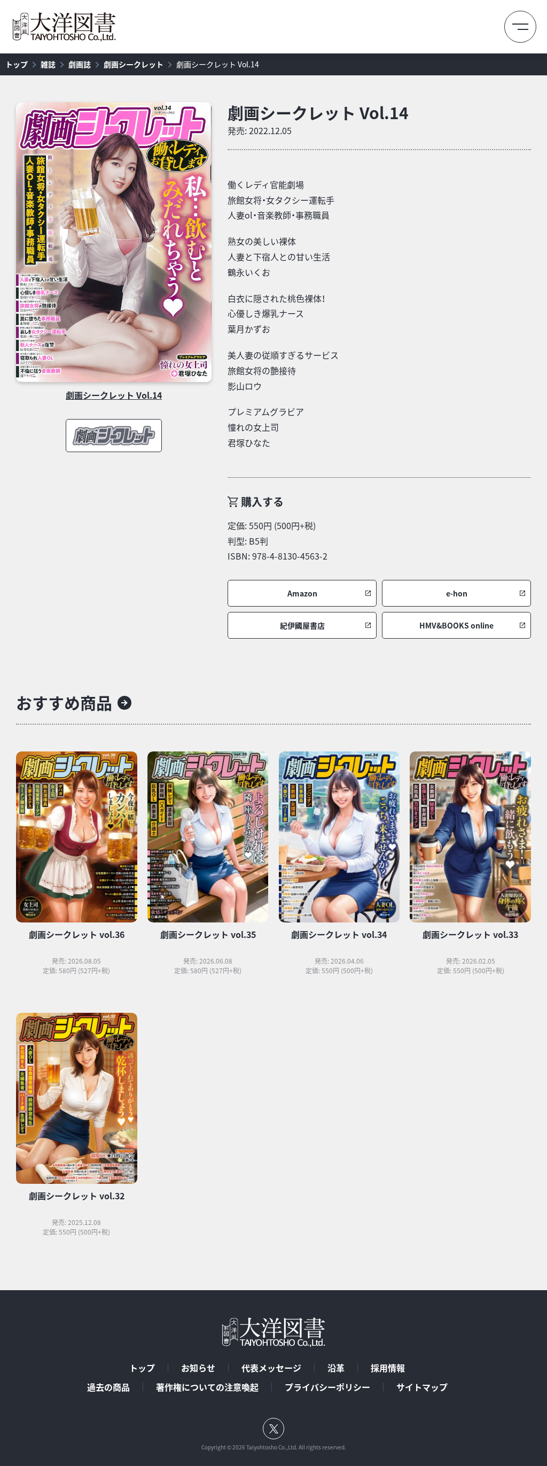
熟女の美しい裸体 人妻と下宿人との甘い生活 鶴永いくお (279, 256)
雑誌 (48, 64)
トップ (16, 64)
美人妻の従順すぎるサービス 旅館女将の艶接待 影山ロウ (283, 370)
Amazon (302, 593)
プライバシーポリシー (327, 1387)
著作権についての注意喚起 (207, 1387)
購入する (262, 501)
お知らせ (198, 1367)
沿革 (336, 1367)
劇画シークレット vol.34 (339, 934)
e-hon (456, 593)
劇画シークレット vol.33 (470, 934)
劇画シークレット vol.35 (208, 934)
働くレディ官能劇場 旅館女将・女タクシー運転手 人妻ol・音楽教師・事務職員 (281, 200)
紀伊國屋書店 (302, 625)
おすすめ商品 (64, 703)
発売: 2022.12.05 (260, 130)
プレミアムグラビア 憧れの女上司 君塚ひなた (266, 427)
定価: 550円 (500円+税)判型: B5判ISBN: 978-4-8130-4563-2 (277, 541)
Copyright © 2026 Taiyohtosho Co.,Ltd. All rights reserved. (273, 1447)
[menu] (520, 27)
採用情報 (388, 1367)
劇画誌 (79, 64)
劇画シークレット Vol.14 (217, 64)
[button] (302, 593)
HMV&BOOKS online (456, 625)
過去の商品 (108, 1387)
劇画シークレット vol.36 (76, 934)
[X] (273, 1428)
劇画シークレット (133, 64)
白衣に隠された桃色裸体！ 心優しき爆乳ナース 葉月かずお (276, 314)
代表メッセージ (271, 1367)
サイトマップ (422, 1387)
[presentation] (114, 242)
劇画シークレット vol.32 (76, 1195)
